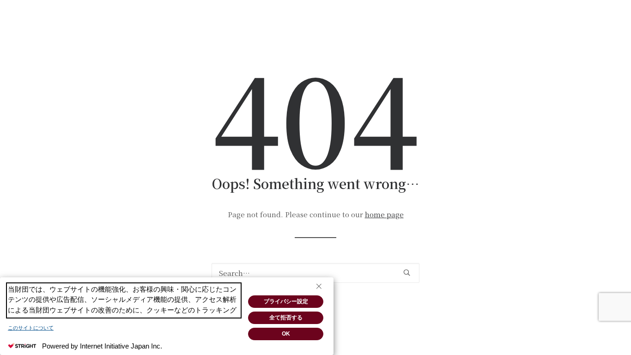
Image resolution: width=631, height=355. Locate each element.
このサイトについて (31, 328)
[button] (406, 272)
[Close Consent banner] (319, 287)
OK (286, 334)
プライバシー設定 (286, 301)
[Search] (315, 273)
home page (384, 214)
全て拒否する (286, 317)
